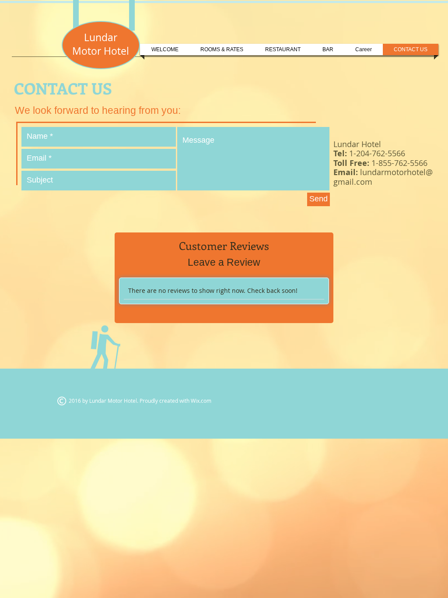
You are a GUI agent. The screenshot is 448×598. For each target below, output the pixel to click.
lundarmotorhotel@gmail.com (383, 177)
